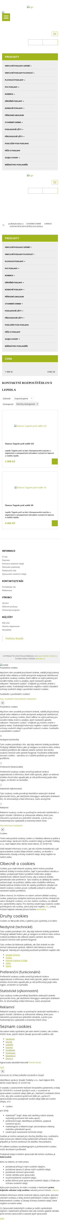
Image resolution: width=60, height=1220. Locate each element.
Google (9, 1041)
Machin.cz (40, 658)
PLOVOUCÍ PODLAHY (14, 80)
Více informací (6, 825)
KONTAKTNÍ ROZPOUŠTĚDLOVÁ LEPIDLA (26, 226)
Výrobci (5, 603)
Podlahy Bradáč (14, 638)
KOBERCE (9, 94)
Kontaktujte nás (9, 587)
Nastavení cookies (47, 656)
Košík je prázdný (49, 50)
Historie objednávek (11, 626)
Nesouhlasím (20, 699)
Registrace (50, 42)
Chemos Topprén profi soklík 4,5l (19, 444)
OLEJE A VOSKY (11, 157)
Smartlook (10, 1050)
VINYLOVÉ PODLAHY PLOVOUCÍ (19, 73)
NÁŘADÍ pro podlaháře (16, 164)
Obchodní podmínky (11, 567)
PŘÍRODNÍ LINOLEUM (14, 115)
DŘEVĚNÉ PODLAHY (13, 101)
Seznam (9, 1047)
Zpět (2, 1067)
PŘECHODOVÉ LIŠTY (14, 136)
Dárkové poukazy (9, 606)
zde (47, 906)
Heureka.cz (10, 1055)
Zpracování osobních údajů (14, 574)
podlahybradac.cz (16, 223)
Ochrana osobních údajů (13, 564)
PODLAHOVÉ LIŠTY (13, 129)
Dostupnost (8, 404)
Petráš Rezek (35, 1062)
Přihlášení (35, 42)
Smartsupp (10, 1052)
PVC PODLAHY (11, 87)
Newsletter (6, 630)
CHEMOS (48, 223)
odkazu (55, 1190)
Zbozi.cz (9, 1058)
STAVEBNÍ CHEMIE (13, 122)
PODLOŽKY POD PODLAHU (17, 143)
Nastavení (31, 699)
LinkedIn (9, 1044)
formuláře (41, 909)
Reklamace (7, 590)
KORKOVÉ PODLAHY (14, 108)
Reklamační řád (9, 570)
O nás (4, 557)
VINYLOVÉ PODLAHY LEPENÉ (17, 66)
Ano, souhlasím (7, 699)
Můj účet (6, 623)
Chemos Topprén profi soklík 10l (19, 505)
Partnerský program (11, 610)
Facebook (10, 1039)
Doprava (6, 560)
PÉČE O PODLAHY (12, 150)
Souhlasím (18, 825)
